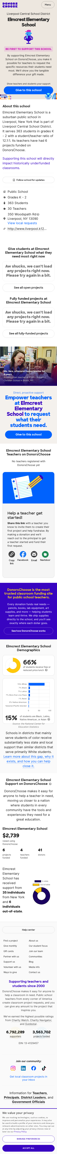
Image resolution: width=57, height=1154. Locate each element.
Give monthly (10, 945)
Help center (28, 929)
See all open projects (28, 288)
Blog (31, 961)
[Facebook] (33, 1068)
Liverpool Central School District (28, 13)
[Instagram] (13, 1068)
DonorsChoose (10, 5)
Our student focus (38, 945)
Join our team (36, 951)
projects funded (42, 1034)
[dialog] (28, 1131)
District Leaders (33, 1097)
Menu (48, 4)
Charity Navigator (40, 1020)
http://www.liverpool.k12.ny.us (27, 229)
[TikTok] (43, 1068)
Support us (9, 961)
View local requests (22, 223)
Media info (34, 967)
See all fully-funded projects (28, 333)
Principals (11, 1097)
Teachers (39, 1093)
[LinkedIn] (23, 1068)
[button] (11, 557)
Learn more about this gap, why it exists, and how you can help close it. (28, 761)
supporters (15, 1034)
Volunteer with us (12, 967)
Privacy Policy (20, 1131)
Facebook (23, 560)
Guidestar (31, 1023)
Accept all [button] (29, 1148)
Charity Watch (20, 1020)
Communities (35, 956)
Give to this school (28, 90)
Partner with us (11, 956)
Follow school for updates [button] (30, 180)
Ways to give (10, 972)
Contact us (34, 972)
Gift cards (8, 951)
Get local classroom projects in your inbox (28, 1078)
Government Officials (28, 1102)
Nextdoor (45, 560)
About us (33, 940)
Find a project (10, 940)
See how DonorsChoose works (28, 630)
